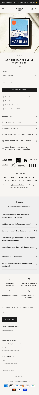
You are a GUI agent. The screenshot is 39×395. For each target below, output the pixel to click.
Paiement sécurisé (8, 370)
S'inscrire (9, 319)
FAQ (3, 360)
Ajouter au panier (19, 90)
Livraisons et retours (8, 367)
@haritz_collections (18, 185)
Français (18, 376)
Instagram (5, 334)
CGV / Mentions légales (9, 363)
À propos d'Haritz (7, 330)
